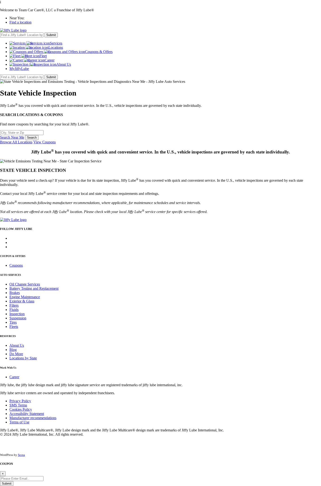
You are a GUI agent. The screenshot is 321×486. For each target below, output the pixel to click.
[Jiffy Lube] (13, 30)
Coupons (16, 265)
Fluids (14, 310)
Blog (13, 350)
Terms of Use (19, 422)
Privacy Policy (20, 401)
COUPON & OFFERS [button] (12, 256)
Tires (13, 322)
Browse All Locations (16, 142)
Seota (21, 455)
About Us (16, 345)
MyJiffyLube (19, 69)
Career (14, 377)
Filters (14, 305)
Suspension (17, 318)
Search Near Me (12, 137)
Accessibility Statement (26, 414)
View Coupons (44, 142)
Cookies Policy (20, 409)
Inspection (17, 314)
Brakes (14, 293)
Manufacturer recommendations (32, 418)
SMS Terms (18, 405)
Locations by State (23, 358)
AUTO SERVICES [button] (10, 274)
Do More (16, 354)
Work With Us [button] (8, 367)
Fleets (13, 327)
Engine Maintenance (24, 297)
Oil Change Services (24, 284)
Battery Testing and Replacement (34, 288)
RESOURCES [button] (8, 336)
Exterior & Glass (21, 301)
